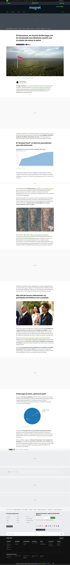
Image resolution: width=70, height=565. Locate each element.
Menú (9, 3)
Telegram (50, 526)
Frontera (38, 28)
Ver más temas (9, 526)
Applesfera (8, 545)
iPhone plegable (25, 509)
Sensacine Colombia (25, 557)
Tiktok (58, 526)
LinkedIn (56, 526)
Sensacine (25, 542)
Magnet (35, 8)
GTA (46, 28)
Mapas (7, 11)
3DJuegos (16, 542)
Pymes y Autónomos (59, 545)
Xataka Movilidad (29, 518)
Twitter (61, 12)
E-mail (29, 44)
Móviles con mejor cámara (42, 509)
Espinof (24, 544)
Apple (8, 520)
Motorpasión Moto (43, 544)
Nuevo (60, 3)
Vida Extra (16, 544)
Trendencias (51, 542)
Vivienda (18, 11)
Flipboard (28, 44)
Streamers (13, 11)
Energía (17, 518)
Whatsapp (42, 28)
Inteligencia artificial (29, 520)
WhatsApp (40, 526)
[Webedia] (9, 537)
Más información (42, 563)
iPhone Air (28, 28)
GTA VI (32, 28)
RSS (52, 526)
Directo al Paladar (35, 542)
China (8, 522)
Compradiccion (51, 545)
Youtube (46, 526)
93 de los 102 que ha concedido (44, 435)
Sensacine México (26, 555)
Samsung (18, 520)
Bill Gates (15, 28)
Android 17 (30, 509)
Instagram (48, 526)
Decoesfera (50, 544)
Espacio (27, 516)
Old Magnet (26, 449)
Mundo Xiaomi (9, 549)
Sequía (20, 28)
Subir (61, 538)
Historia (23, 11)
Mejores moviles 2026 (17, 509)
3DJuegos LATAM (17, 555)
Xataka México (9, 555)
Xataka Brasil (9, 557)
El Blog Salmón (59, 542)
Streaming (8, 516)
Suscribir (53, 517)
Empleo (17, 522)
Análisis (17, 516)
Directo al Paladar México (35, 556)
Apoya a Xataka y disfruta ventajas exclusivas (53, 529)
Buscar (62, 534)
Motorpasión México (42, 556)
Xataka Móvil (9, 544)
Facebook (63, 12)
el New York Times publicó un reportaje (35, 338)
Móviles (8, 518)
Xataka (35, 3)
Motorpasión (42, 542)
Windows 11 (28, 522)
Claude (35, 509)
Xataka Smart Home (9, 547)
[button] (23, 81)
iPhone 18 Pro (50, 509)
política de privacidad (49, 519)
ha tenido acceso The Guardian (31, 243)
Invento (24, 28)
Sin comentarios (20, 44)
